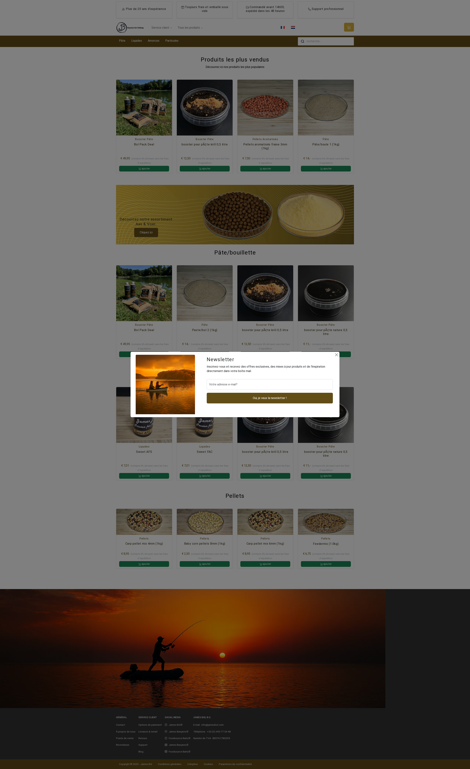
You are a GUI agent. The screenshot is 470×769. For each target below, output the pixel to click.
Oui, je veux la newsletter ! (270, 398)
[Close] (336, 355)
